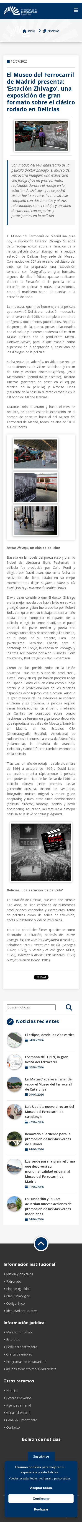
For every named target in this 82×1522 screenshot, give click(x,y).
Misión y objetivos (19, 1274)
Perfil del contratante (21, 1347)
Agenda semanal (18, 1405)
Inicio (31, 31)
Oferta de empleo (19, 1354)
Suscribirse (41, 1456)
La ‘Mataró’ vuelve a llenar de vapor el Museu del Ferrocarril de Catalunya (48, 1084)
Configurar (41, 1498)
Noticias (53, 31)
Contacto (13, 1427)
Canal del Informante (21, 1420)
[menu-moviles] (75, 10)
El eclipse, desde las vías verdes (49, 1035)
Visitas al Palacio (18, 1412)
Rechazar (41, 1509)
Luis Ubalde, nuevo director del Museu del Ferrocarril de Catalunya (49, 1111)
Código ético (15, 1303)
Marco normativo (19, 1332)
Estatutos (13, 1339)
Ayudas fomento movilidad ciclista (31, 1369)
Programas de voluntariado (26, 1361)
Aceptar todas (41, 1488)
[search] (69, 1007)
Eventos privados (18, 1398)
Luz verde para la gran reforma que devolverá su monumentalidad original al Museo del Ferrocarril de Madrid (50, 1171)
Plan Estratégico (18, 1296)
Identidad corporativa (22, 1311)
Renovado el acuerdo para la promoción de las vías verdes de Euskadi (48, 1139)
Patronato (13, 1281)
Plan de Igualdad (18, 1289)
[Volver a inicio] (41, 1243)
